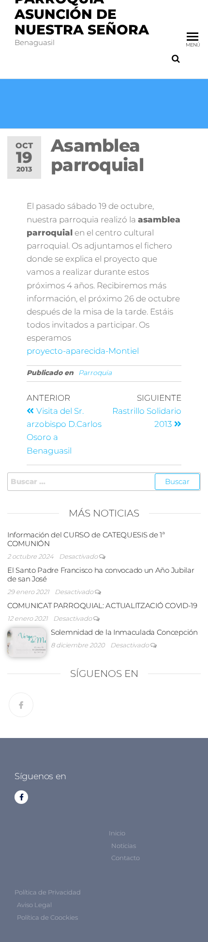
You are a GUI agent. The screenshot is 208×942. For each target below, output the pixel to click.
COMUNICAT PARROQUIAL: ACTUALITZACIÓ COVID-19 (102, 605)
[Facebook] (21, 704)
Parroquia (95, 372)
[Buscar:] (104, 481)
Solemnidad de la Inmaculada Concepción (124, 632)
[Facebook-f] (21, 797)
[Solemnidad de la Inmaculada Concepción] (26, 641)
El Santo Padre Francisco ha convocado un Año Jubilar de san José (100, 574)
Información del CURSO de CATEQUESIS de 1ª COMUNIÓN (86, 539)
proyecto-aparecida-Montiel (83, 351)
